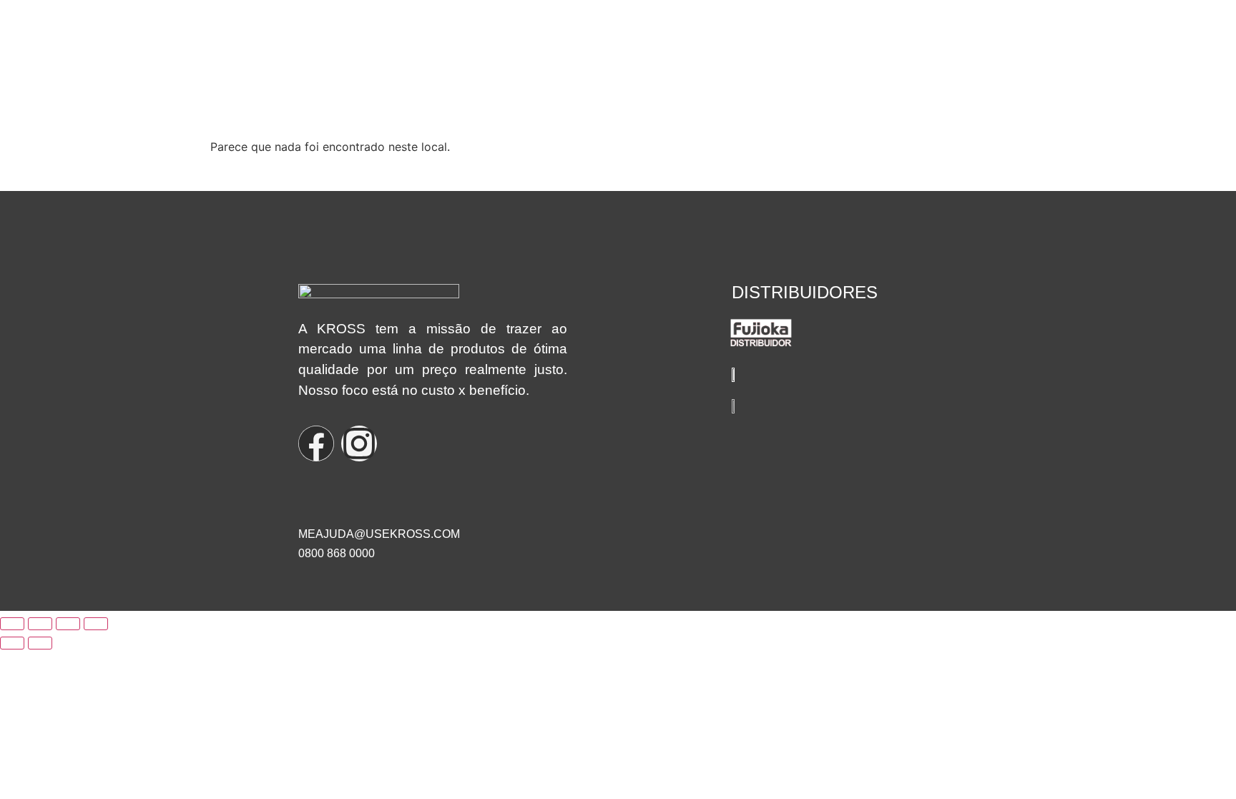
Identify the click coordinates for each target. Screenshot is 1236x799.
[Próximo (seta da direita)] (40, 643)
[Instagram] (359, 443)
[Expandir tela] (40, 623)
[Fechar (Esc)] (96, 623)
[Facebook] (316, 443)
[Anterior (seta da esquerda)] (12, 643)
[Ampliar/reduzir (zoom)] (12, 623)
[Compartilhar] (68, 623)
